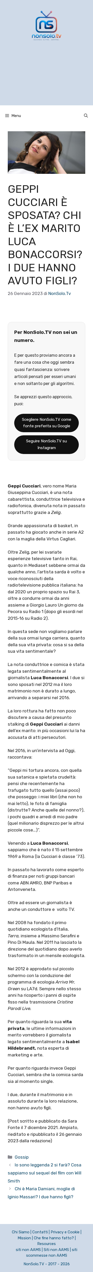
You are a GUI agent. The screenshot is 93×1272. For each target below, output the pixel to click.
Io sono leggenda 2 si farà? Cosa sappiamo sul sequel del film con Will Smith (44, 1172)
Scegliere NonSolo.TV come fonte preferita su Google (46, 423)
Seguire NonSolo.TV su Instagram (46, 444)
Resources (46, 1243)
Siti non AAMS (56, 1249)
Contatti (40, 1232)
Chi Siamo (20, 1232)
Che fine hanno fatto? (54, 1238)
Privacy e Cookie (65, 1232)
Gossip (22, 1157)
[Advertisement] (46, 79)
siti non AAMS (28, 1249)
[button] (86, 115)
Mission (24, 1238)
